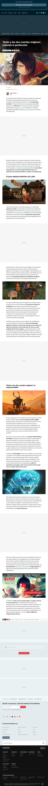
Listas (34, 729)
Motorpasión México (40, 777)
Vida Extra (13, 755)
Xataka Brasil (5, 778)
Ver (24, 653)
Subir (42, 748)
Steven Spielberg (6, 33)
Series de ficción (6, 727)
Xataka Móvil (5, 755)
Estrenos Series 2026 (38, 699)
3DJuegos (13, 753)
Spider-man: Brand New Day (23, 734)
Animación (17, 619)
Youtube (43, 13)
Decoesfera (4, 767)
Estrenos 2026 (30, 699)
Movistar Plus (5, 729)
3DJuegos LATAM (14, 777)
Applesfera (4, 757)
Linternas (34, 734)
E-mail (18, 50)
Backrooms (17, 33)
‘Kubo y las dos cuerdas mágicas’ (26, 166)
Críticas (21, 619)
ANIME (19, 12)
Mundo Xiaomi (5, 760)
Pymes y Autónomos (14, 767)
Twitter (45, 13)
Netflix (42, 33)
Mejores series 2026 (13, 699)
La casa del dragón (6, 734)
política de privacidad (16, 709)
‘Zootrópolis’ (34, 100)
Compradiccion (5, 769)
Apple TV (4, 732)
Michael (12, 33)
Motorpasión (39, 753)
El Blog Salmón (14, 765)
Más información (33, 784)
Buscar (43, 743)
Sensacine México (23, 777)
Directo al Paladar (32, 753)
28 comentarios (7, 50)
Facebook (39, 13)
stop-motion (27, 619)
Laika (33, 619)
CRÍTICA (5, 12)
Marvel (29, 33)
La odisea (19, 732)
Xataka (4, 753)
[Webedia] (6, 747)
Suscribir (23, 707)
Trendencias (5, 765)
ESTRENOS (10, 12)
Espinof (21, 755)
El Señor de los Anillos (35, 33)
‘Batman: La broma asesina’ (28, 109)
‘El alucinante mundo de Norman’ (32, 210)
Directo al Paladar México (32, 778)
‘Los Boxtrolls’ (18, 212)
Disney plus (35, 727)
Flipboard (41, 13)
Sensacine (21, 753)
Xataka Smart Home (6, 759)
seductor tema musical (23, 566)
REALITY (15, 12)
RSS (17, 716)
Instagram (37, 13)
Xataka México (5, 777)
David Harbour (23, 33)
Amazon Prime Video (22, 727)
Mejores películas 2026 (22, 699)
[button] (14, 93)
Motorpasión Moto (40, 755)
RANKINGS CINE (24, 12)
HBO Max (34, 732)
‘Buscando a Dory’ (19, 107)
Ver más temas (6, 737)
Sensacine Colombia (23, 778)
